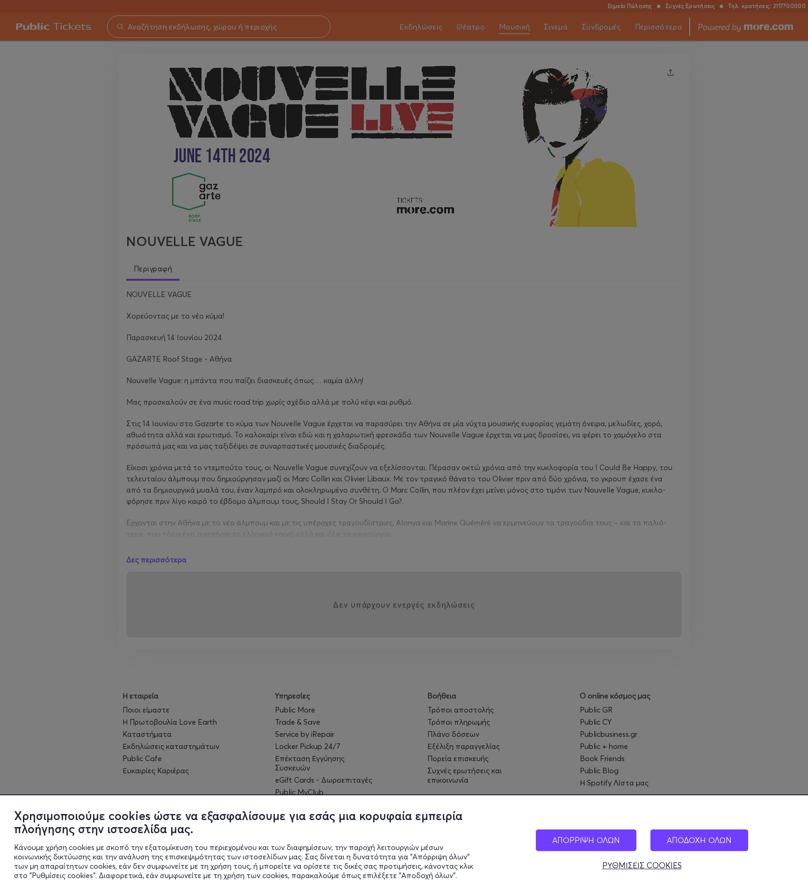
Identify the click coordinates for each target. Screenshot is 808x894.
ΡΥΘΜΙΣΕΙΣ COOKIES (642, 865)
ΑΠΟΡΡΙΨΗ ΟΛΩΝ (586, 840)
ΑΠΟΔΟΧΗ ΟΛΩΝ (699, 840)
